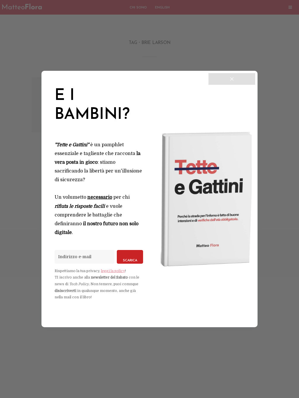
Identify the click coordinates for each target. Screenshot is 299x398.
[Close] (231, 79)
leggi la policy (113, 271)
